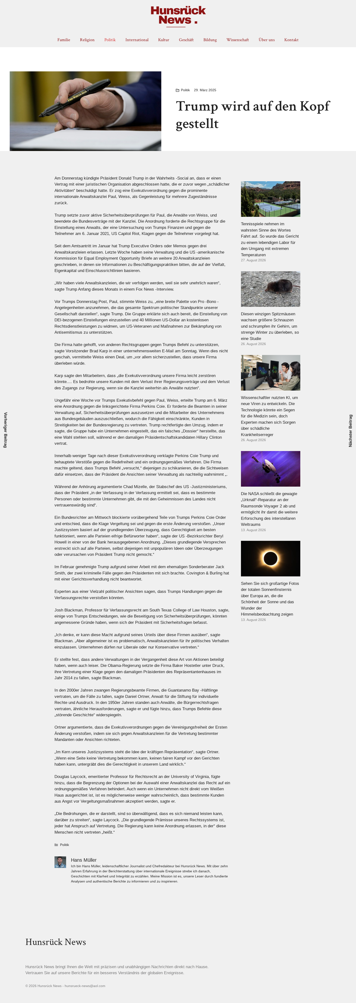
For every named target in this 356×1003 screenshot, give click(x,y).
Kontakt (291, 40)
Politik (110, 40)
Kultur (163, 40)
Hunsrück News (55, 942)
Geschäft (186, 40)
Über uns (267, 40)
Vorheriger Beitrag (5, 430)
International (136, 40)
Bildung (210, 40)
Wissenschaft (237, 40)
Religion (87, 40)
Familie (63, 40)
